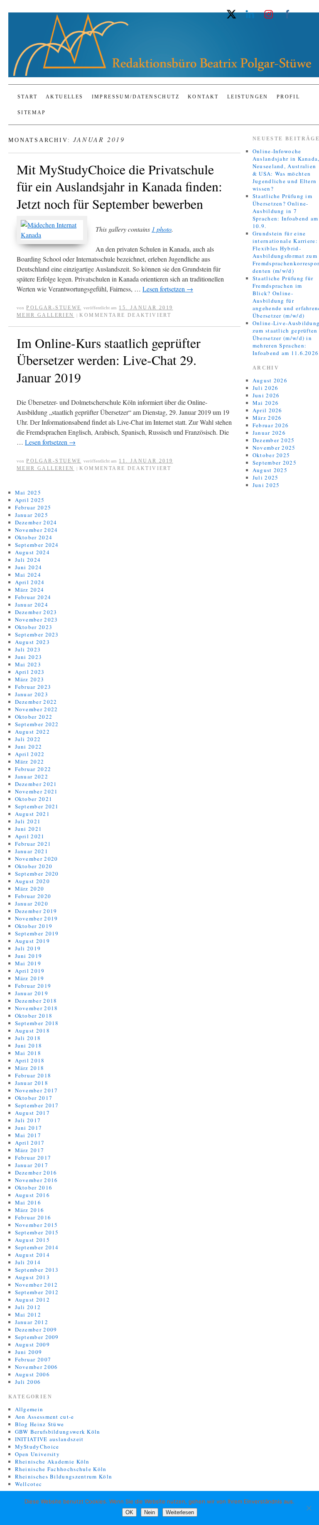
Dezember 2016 (36, 1172)
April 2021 (30, 836)
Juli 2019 (28, 948)
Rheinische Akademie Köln (52, 1461)
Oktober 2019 (34, 926)
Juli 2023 (28, 649)
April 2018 (30, 1060)
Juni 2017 (28, 1127)
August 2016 (32, 1195)
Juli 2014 (28, 1262)
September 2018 (37, 1023)
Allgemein (29, 1409)
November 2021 (36, 791)
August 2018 (32, 1030)
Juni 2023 (28, 657)
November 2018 (36, 1008)
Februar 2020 (33, 896)
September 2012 (37, 1292)
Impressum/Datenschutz (135, 97)
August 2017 (32, 1112)
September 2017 (37, 1105)
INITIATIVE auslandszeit (49, 1439)
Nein (149, 1512)
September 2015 (37, 1232)
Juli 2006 (28, 1381)
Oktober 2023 (34, 627)
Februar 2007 (33, 1359)
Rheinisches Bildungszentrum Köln (64, 1476)
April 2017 (30, 1142)
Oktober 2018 (34, 1015)
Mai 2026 (266, 402)
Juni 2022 (28, 746)
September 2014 (37, 1247)
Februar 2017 (33, 1157)
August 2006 (32, 1374)
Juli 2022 (28, 739)
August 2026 (270, 380)
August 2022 (32, 731)
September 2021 (37, 806)
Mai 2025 (28, 492)
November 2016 (36, 1180)
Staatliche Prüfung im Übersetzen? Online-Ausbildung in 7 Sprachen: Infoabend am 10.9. (286, 211)
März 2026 (267, 417)
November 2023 (36, 619)
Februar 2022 (33, 769)
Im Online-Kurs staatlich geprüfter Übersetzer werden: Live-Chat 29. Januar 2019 (109, 360)
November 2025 (274, 447)
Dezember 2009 (36, 1329)
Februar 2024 (33, 597)
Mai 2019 (28, 963)
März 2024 (29, 589)
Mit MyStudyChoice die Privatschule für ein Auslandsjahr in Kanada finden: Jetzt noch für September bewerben (119, 186)
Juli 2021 (28, 821)
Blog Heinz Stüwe (39, 1424)
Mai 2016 (28, 1202)
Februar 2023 (33, 686)
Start (27, 97)
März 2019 (29, 978)
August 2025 (270, 470)
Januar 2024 (31, 604)
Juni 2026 (266, 395)
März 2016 (29, 1210)
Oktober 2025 (271, 455)
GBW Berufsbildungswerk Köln (58, 1431)
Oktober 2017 (34, 1098)
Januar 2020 (31, 903)
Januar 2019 (31, 993)
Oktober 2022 (34, 716)
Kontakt (203, 97)
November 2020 (36, 858)
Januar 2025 (31, 515)
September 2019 (37, 933)
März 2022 (29, 761)
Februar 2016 (33, 1217)
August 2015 (32, 1239)
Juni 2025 (266, 485)
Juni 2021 (28, 828)
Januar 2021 (31, 851)
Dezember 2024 (36, 522)
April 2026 (267, 410)
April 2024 (30, 582)
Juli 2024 (28, 559)
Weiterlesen (180, 1512)
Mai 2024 (28, 574)
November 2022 (36, 709)
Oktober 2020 (34, 866)
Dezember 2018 (36, 1000)
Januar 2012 (31, 1322)
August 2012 (32, 1299)
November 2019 (36, 918)
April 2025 (30, 500)
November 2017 (36, 1090)
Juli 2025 (266, 477)
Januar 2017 (31, 1165)
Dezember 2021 (36, 784)
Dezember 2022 (36, 701)
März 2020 (29, 888)
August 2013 (32, 1277)
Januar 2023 (31, 694)
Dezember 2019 (36, 911)
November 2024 (36, 530)
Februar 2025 (33, 507)
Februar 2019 (33, 985)
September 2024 (37, 544)
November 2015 (36, 1225)
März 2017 (29, 1150)
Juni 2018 (28, 1045)
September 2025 (275, 462)
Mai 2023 (28, 664)
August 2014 (32, 1254)
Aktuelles (64, 97)
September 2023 (37, 634)
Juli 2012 (28, 1307)
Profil (288, 97)
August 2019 (32, 941)
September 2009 (37, 1337)
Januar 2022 (31, 776)
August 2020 (32, 881)
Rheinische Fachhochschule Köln (61, 1469)
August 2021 (32, 814)
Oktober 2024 (34, 537)
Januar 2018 (31, 1083)
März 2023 (29, 679)
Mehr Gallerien (45, 315)
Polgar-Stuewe (53, 308)
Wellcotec (28, 1484)
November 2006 (36, 1367)
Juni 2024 (28, 567)
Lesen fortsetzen (167, 288)
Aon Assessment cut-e (44, 1416)
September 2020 (37, 873)
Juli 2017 (28, 1120)
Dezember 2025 (274, 440)
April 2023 (30, 672)
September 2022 (37, 724)
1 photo (162, 229)
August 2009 (32, 1344)
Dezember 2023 (36, 612)
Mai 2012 (28, 1314)
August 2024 (32, 552)
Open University (37, 1454)
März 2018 (29, 1068)
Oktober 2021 (34, 799)
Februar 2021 (33, 843)
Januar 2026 (269, 432)
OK (129, 1512)
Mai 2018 (28, 1053)
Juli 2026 (266, 388)
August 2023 (32, 642)
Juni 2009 (28, 1352)
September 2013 (37, 1269)
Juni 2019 (28, 956)
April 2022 (30, 754)
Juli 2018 (28, 1038)
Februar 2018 (33, 1075)
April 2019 (30, 970)
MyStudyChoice (37, 1446)
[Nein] (308, 1508)
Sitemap (31, 112)
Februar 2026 (271, 425)
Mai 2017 (28, 1135)
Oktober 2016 (34, 1187)
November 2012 (36, 1284)
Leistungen (247, 97)
